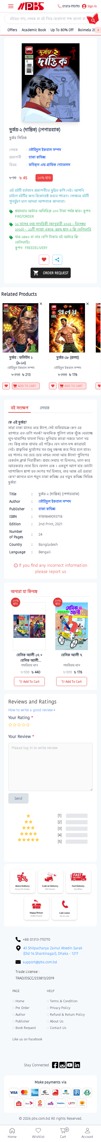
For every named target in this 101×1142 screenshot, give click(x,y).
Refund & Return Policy (66, 1014)
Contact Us (56, 1027)
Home (18, 1001)
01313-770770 (71, 6)
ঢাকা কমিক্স (37, 157)
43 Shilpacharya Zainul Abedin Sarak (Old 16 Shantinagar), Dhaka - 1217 (52, 950)
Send (18, 798)
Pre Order (20, 1007)
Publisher (20, 1021)
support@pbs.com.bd (40, 962)
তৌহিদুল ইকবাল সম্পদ (45, 149)
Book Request (24, 1027)
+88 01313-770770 (36, 939)
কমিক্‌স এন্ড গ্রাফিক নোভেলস (49, 164)
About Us (55, 1021)
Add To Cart (31, 681)
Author (18, 1014)
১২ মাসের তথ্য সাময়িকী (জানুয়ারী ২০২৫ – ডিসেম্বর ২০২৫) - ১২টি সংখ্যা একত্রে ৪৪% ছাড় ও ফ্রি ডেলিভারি (53, 226)
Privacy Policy (58, 1007)
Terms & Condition (62, 1001)
